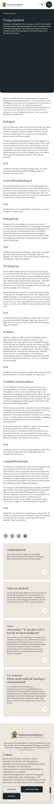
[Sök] (42, 4)
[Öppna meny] (49, 4)
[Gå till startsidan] (12, 4)
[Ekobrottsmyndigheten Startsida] (27, 735)
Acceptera (11, 796)
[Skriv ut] (25, 536)
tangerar (17, 401)
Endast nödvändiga (32, 789)
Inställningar (11, 789)
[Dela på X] (12, 536)
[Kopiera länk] (18, 536)
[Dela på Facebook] (5, 536)
